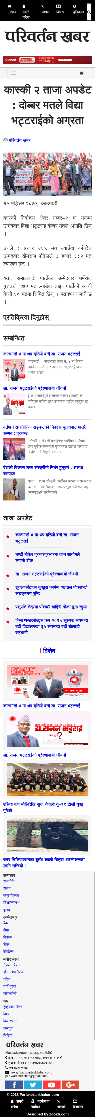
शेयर (6, 944)
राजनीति (9, 881)
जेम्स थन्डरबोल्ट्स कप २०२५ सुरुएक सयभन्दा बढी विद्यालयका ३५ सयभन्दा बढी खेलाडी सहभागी (51, 626)
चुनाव (7, 910)
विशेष (49, 651)
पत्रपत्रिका (11, 895)
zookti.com (59, 1114)
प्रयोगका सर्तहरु (40, 1104)
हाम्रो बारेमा (26, 15)
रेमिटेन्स (8, 952)
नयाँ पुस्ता (9, 986)
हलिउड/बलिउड (13, 972)
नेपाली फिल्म (11, 965)
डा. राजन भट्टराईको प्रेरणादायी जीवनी (46, 573)
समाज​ (7, 888)
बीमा (6, 930)
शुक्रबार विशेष (12, 1007)
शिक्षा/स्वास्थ (11, 903)
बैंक (5, 923)
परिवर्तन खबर (19, 140)
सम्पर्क (46, 12)
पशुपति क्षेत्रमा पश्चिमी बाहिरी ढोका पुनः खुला (51, 606)
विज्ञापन (61, 12)
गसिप (6, 979)
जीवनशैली (10, 993)
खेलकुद (8, 1028)
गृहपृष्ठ (12, 12)
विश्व (6, 1014)
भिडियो (7, 1035)
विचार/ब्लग (10, 1021)
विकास (7, 937)
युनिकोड (78, 12)
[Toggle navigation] (14, 73)
